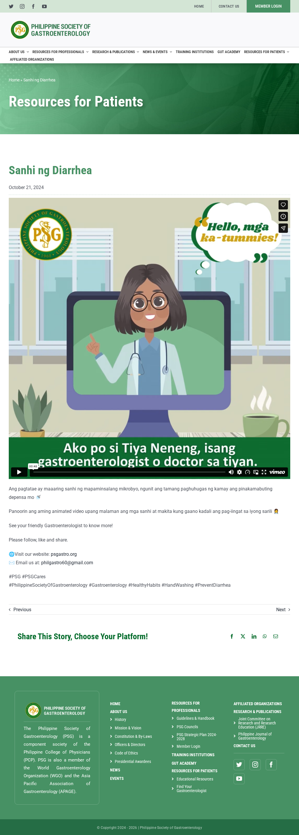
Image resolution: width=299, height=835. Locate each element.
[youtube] (44, 6)
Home (14, 80)
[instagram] (22, 6)
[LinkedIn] (254, 637)
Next (281, 609)
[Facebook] (232, 637)
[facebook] (33, 6)
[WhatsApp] (265, 637)
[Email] (275, 637)
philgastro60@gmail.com (67, 562)
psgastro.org (64, 554)
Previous (22, 609)
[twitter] (11, 6)
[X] (243, 637)
